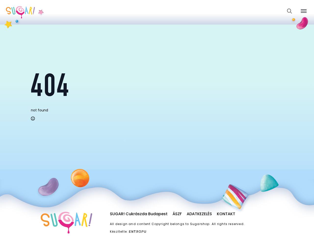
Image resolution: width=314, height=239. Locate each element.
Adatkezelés (199, 213)
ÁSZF (177, 213)
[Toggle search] (289, 11)
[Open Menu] (304, 11)
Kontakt (226, 213)
